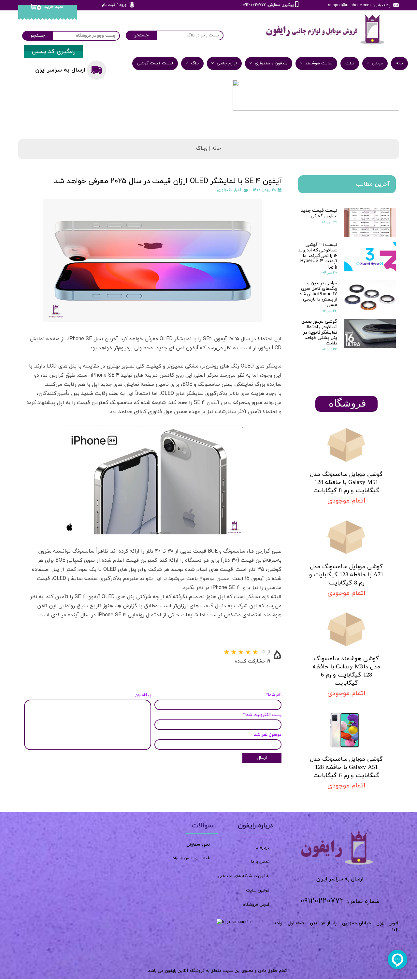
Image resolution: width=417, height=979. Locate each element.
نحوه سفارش (198, 845)
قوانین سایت (257, 890)
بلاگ (195, 63)
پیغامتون (143, 695)
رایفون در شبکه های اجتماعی (243, 876)
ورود (122, 4)
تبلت (349, 63)
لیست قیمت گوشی (155, 63)
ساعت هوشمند (318, 63)
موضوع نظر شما (267, 735)
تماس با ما (260, 862)
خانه (399, 63)
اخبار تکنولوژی (229, 190)
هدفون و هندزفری (271, 63)
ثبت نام (108, 4)
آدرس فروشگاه (256, 905)
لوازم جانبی (227, 63)
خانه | (214, 148)
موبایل (377, 63)
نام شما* (273, 695)
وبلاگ (202, 148)
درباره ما (262, 848)
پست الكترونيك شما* (262, 715)
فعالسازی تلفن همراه (191, 858)
